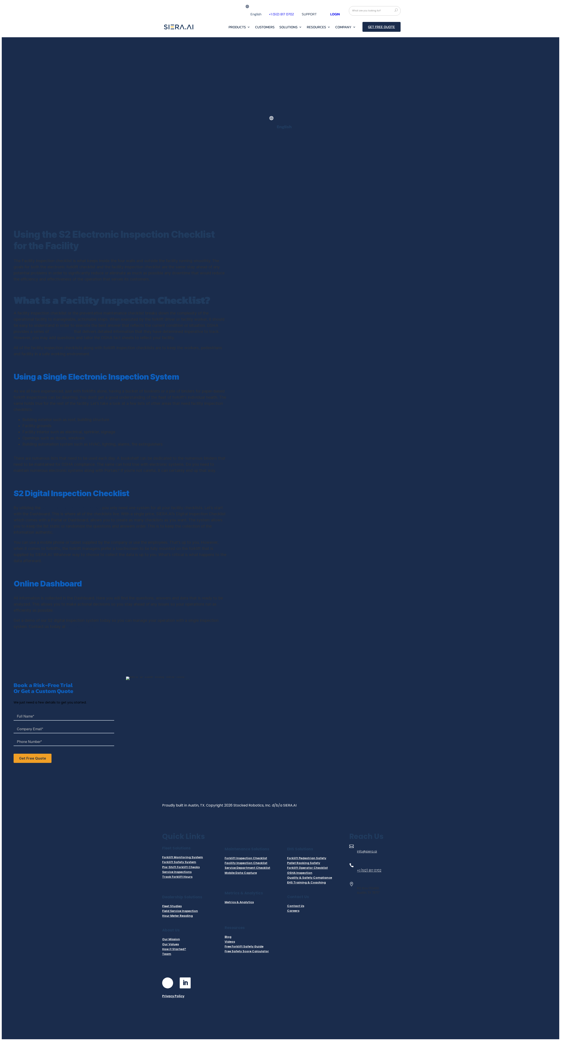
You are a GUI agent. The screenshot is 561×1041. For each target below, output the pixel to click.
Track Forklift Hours (177, 877)
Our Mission (171, 939)
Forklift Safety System (179, 862)
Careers (293, 911)
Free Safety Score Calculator (247, 951)
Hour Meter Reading (177, 916)
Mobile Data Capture (241, 873)
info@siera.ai (367, 851)
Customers (265, 27)
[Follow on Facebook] (167, 982)
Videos (230, 942)
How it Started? (174, 949)
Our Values (170, 944)
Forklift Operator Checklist (307, 868)
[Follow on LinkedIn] (185, 982)
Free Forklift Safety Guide (244, 946)
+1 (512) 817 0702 (369, 870)
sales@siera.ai (80, 626)
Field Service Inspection (180, 911)
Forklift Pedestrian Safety (306, 858)
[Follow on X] (202, 982)
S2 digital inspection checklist (71, 507)
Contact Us (295, 906)
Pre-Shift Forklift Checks (181, 867)
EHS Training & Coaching (306, 882)
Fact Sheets (61, 331)
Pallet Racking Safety (303, 863)
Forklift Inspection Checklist (246, 858)
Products (237, 27)
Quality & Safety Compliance (309, 878)
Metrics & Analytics (239, 902)
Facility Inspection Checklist (246, 863)
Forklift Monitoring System (182, 857)
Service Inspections (177, 872)
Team (166, 954)
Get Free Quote (381, 26)
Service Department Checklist (247, 868)
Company (343, 27)
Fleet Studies (172, 906)
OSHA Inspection (299, 873)
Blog (228, 937)
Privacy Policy (173, 996)
